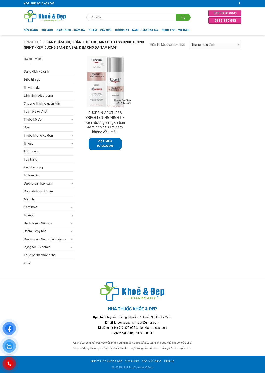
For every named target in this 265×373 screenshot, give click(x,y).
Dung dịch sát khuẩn (38, 191)
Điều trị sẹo (32, 80)
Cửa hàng (31, 30)
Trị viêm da (32, 88)
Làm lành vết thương (38, 95)
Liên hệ (169, 361)
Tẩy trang (30, 159)
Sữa (27, 127)
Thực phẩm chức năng (40, 255)
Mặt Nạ (29, 199)
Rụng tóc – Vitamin (176, 30)
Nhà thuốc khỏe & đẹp (106, 361)
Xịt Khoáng (31, 151)
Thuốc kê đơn (33, 119)
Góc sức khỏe (151, 361)
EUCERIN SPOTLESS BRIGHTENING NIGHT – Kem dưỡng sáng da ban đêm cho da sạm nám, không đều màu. (105, 122)
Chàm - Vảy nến (35, 231)
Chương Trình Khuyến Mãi (42, 104)
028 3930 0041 (225, 13)
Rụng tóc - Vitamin (37, 247)
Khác (27, 263)
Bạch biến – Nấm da (71, 30)
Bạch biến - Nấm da (38, 223)
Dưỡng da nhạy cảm (38, 183)
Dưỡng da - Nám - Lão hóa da (45, 239)
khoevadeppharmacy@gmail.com (137, 322)
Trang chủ (32, 42)
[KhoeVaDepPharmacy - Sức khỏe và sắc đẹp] (45, 16)
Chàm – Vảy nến (100, 30)
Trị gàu (28, 143)
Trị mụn (47, 30)
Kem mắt (30, 207)
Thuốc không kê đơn (38, 135)
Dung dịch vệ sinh (36, 71)
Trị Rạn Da (31, 175)
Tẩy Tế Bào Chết (35, 111)
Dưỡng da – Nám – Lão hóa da (136, 30)
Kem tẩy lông (33, 167)
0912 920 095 (225, 21)
